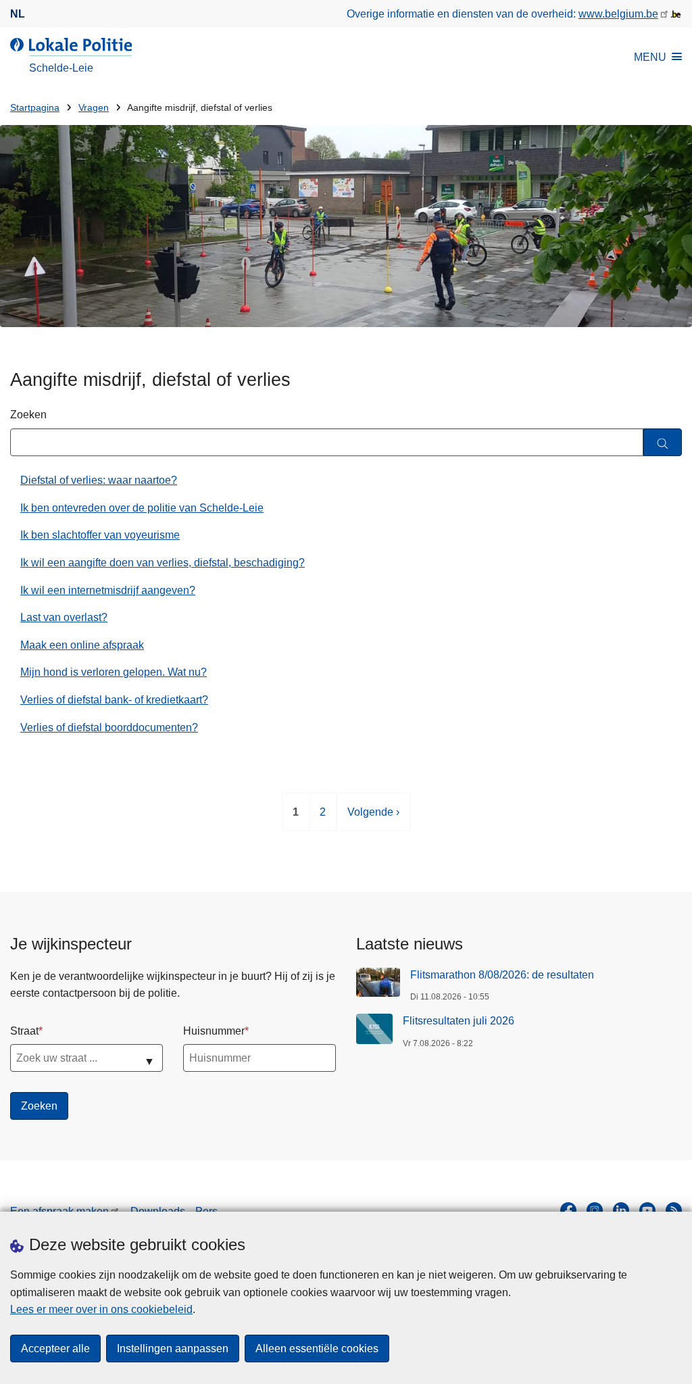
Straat (24, 1031)
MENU (650, 57)
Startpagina (34, 108)
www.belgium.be (618, 14)
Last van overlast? (63, 617)
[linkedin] (621, 1210)
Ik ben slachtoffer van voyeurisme (100, 535)
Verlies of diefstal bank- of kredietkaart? (114, 700)
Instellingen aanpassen (172, 1348)
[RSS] (674, 1210)
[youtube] (647, 1210)
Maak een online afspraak (82, 645)
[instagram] (595, 1210)
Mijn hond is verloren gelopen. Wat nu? (113, 672)
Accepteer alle (55, 1348)
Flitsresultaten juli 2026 (458, 1021)
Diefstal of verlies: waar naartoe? (98, 480)
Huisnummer (214, 1031)
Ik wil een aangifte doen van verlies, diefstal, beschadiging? (162, 562)
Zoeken (28, 414)
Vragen (93, 108)
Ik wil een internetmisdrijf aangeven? (107, 590)
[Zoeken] (662, 442)
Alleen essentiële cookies (316, 1348)
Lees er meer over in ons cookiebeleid (101, 1309)
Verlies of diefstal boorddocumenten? (109, 727)
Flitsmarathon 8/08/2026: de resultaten (502, 975)
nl (17, 14)
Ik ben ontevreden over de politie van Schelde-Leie (142, 508)
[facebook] (568, 1210)
